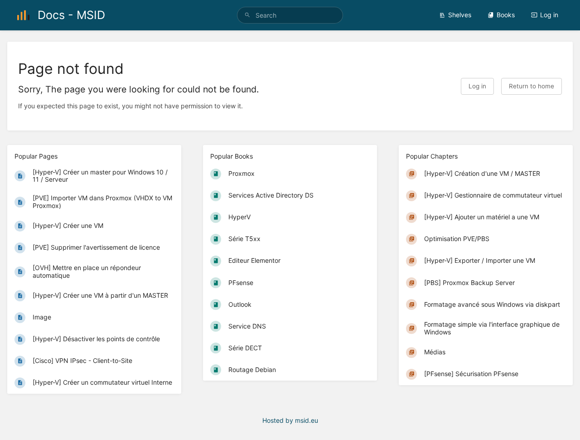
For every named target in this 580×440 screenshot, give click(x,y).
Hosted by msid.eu (290, 420)
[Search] (247, 15)
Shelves (459, 15)
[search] (290, 15)
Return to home (531, 86)
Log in (549, 15)
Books (506, 15)
